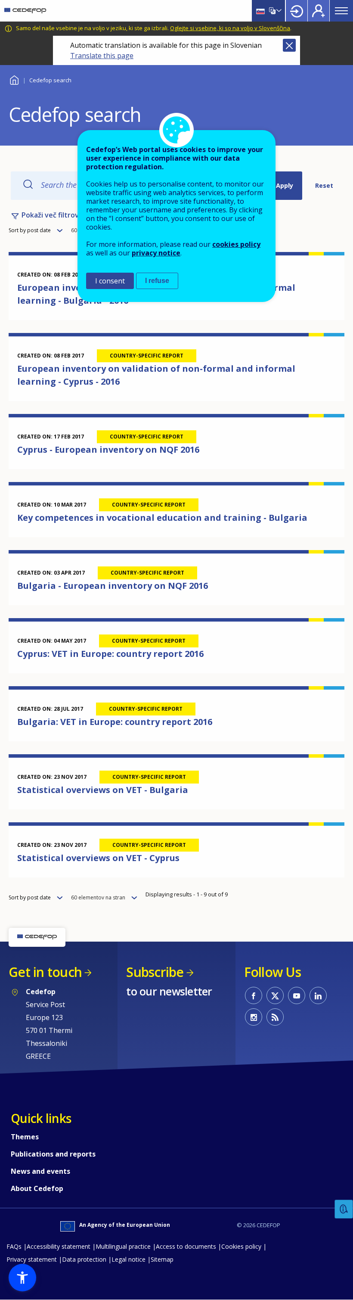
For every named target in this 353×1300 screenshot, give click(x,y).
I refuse (157, 280)
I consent (110, 281)
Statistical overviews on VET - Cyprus (98, 858)
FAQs (14, 1246)
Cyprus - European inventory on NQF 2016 (108, 449)
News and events (40, 1171)
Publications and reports (53, 1154)
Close (289, 45)
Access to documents (186, 1246)
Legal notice (128, 1259)
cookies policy (236, 244)
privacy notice (156, 253)
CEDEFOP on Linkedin (318, 995)
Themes (25, 1136)
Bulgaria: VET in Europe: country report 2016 (114, 722)
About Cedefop (37, 1188)
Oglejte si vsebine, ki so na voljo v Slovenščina (230, 28)
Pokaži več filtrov (50, 215)
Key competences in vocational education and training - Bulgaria (162, 517)
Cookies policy (241, 1246)
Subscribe (154, 972)
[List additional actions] (278, 11)
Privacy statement (31, 1259)
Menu (341, 10)
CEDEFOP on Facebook (253, 995)
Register (318, 11)
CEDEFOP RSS (275, 1017)
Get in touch (45, 972)
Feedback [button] (344, 1209)
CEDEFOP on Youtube (296, 995)
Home (14, 79)
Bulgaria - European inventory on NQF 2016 (112, 585)
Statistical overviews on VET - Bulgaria (102, 790)
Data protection (84, 1259)
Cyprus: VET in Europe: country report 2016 (110, 653)
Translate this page (101, 55)
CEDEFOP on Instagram (253, 1017)
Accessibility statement (58, 1246)
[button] (22, 1277)
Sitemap (162, 1259)
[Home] (25, 11)
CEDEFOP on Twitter (275, 995)
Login (296, 11)
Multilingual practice (123, 1246)
